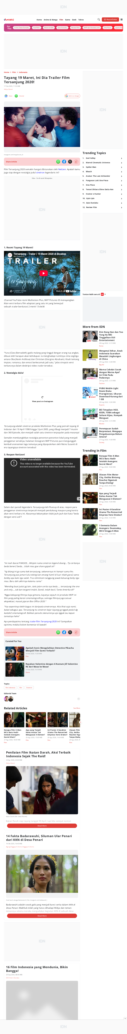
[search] (98, 19)
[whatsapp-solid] (58, 162)
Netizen (62, 169)
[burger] (121, 19)
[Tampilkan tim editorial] (78, 698)
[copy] (76, 162)
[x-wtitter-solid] (70, 162)
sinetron (40, 172)
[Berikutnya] (80, 722)
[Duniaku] (9, 20)
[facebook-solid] (64, 162)
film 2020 (43, 621)
